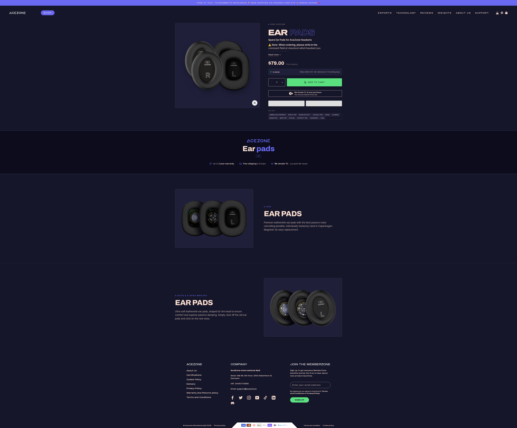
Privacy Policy (194, 388)
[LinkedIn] (273, 398)
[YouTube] (257, 398)
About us (463, 13)
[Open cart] (506, 12)
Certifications (194, 375)
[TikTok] (265, 398)
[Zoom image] (254, 103)
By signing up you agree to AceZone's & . (309, 392)
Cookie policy (328, 425)
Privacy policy (219, 425)
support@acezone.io (247, 389)
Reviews (426, 13)
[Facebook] (232, 398)
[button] (286, 103)
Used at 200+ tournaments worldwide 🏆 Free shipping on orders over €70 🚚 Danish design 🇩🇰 (258, 3)
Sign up (299, 400)
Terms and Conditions (198, 397)
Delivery (190, 384)
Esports (385, 13)
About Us (191, 370)
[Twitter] (241, 398)
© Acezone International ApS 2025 (197, 425)
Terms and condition (312, 425)
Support (482, 13)
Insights (445, 13)
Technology (406, 13)
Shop (48, 13)
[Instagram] (249, 398)
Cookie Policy (193, 379)
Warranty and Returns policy (202, 393)
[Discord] (232, 403)
